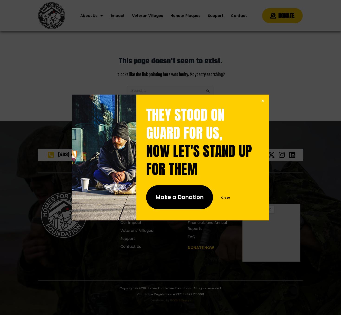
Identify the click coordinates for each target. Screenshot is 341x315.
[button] (262, 101)
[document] (170, 157)
